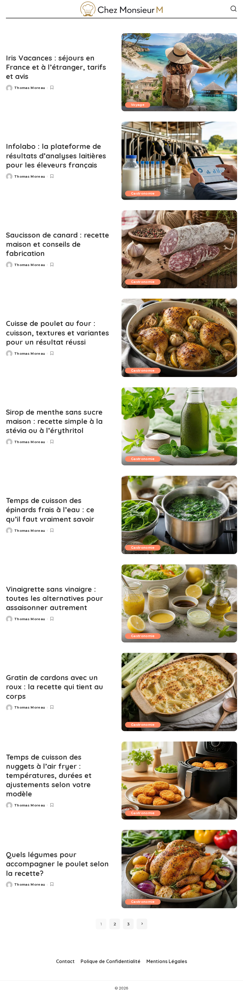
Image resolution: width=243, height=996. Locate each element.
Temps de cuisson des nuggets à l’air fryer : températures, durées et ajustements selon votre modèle (49, 775)
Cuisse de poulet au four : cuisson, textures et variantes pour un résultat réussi (57, 332)
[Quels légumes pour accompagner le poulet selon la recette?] (179, 869)
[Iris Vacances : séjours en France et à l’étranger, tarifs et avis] (179, 72)
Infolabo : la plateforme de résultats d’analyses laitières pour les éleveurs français (56, 155)
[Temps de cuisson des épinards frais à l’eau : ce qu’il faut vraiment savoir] (179, 515)
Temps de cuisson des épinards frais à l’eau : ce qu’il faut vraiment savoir (50, 509)
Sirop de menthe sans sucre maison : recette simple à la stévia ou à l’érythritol (54, 421)
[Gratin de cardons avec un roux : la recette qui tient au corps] (179, 692)
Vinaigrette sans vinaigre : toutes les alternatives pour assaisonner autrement (54, 598)
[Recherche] (233, 9)
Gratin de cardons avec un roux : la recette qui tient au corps (54, 686)
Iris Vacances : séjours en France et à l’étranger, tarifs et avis (56, 67)
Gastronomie (143, 193)
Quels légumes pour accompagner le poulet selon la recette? (57, 863)
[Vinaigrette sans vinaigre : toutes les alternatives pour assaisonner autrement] (179, 603)
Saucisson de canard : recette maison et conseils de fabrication (57, 244)
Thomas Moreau (29, 88)
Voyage (137, 105)
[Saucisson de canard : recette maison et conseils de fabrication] (179, 249)
